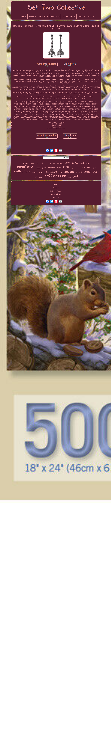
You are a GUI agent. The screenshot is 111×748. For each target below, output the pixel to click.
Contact (56, 188)
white (37, 164)
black (26, 163)
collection (22, 171)
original (73, 168)
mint (87, 163)
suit (82, 163)
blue (88, 168)
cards (69, 177)
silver (44, 163)
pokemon (51, 168)
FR (58, 197)
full (83, 167)
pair (78, 168)
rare (79, 171)
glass (44, 168)
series (41, 172)
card (59, 167)
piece (87, 171)
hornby (60, 163)
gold (75, 176)
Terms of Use (56, 194)
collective (55, 176)
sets (67, 162)
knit (36, 177)
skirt (95, 171)
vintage (51, 171)
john (66, 167)
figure (94, 168)
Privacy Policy (56, 191)
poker (34, 172)
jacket (75, 163)
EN (54, 197)
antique (69, 171)
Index (56, 185)
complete (25, 167)
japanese (52, 163)
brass (37, 168)
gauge (40, 177)
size (60, 172)
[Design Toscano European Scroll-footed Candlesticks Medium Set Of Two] (56, 45)
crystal (32, 163)
